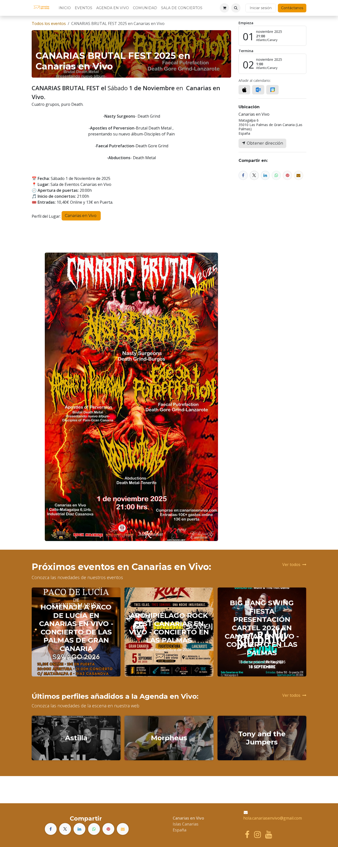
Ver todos (291, 564)
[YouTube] (268, 835)
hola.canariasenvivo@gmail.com (272, 818)
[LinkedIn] (265, 175)
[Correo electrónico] (298, 175)
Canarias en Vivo (81, 215)
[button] (236, 8)
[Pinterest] (287, 175)
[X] (254, 175)
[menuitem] (65, 8)
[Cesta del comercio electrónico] (224, 8)
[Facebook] (243, 175)
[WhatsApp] (276, 175)
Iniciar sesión (261, 8)
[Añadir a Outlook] (258, 90)
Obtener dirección (264, 143)
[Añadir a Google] (272, 90)
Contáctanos (292, 8)
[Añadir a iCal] (244, 90)
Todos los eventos (49, 23)
